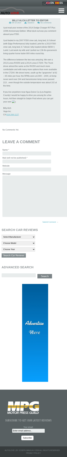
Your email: (28, 427)
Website (6, 166)
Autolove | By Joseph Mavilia (19, 450)
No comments (46, 23)
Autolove (30, 23)
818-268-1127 (12, 115)
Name (5, 150)
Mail (14, 158)
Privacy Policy (33, 453)
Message (6, 174)
